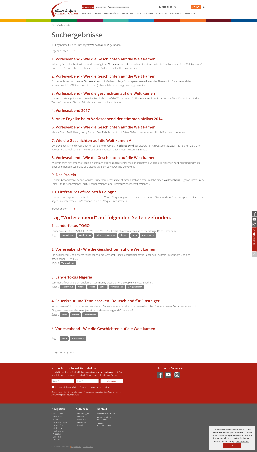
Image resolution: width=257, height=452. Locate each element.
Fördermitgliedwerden (83, 415)
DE (168, 7)
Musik (64, 314)
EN (171, 7)
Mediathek (127, 13)
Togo (134, 235)
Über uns (190, 13)
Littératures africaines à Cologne (87, 191)
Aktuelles (161, 13)
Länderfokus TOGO (72, 225)
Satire (102, 286)
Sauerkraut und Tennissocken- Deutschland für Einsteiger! (108, 300)
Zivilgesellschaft (135, 286)
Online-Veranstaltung (105, 235)
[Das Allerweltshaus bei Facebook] (160, 7)
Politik (92, 286)
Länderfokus (85, 235)
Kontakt (56, 419)
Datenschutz (88, 446)
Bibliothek (176, 13)
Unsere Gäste (111, 13)
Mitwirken (81, 419)
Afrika (64, 338)
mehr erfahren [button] (242, 441)
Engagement (88, 7)
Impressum (76, 446)
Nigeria (81, 286)
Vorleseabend (148, 235)
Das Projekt (66, 174)
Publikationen (145, 13)
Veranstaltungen (91, 13)
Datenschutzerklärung (75, 387)
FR (175, 7)
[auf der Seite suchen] (203, 7)
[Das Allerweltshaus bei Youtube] (163, 7)
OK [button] (232, 445)
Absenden (111, 381)
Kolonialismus (67, 235)
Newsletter (101, 7)
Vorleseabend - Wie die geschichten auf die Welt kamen (105, 93)
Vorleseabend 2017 (73, 110)
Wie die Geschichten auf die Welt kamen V (93, 140)
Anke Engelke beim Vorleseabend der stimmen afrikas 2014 (109, 118)
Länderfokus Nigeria (73, 277)
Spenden (196, 7)
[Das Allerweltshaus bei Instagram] (165, 7)
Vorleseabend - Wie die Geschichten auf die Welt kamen (106, 58)
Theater (123, 235)
